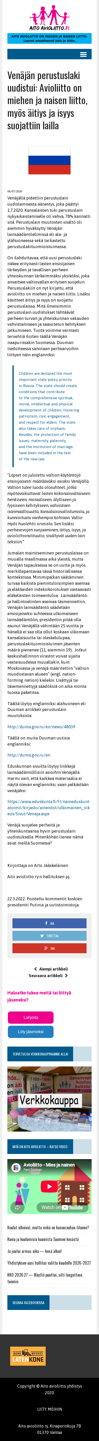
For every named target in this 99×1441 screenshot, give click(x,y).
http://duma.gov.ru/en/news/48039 (41, 726)
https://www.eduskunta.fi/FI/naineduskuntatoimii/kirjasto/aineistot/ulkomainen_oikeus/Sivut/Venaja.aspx (48, 807)
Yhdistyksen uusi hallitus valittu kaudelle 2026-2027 (49, 1263)
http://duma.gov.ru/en (28, 755)
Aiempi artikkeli (53, 969)
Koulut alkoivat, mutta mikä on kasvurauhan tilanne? (48, 1227)
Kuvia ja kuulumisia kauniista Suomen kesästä (43, 1239)
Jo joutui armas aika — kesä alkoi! (34, 1251)
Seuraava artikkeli (45, 975)
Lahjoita (31, 1017)
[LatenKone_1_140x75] (28, 1356)
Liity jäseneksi (31, 1032)
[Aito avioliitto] (49, 18)
